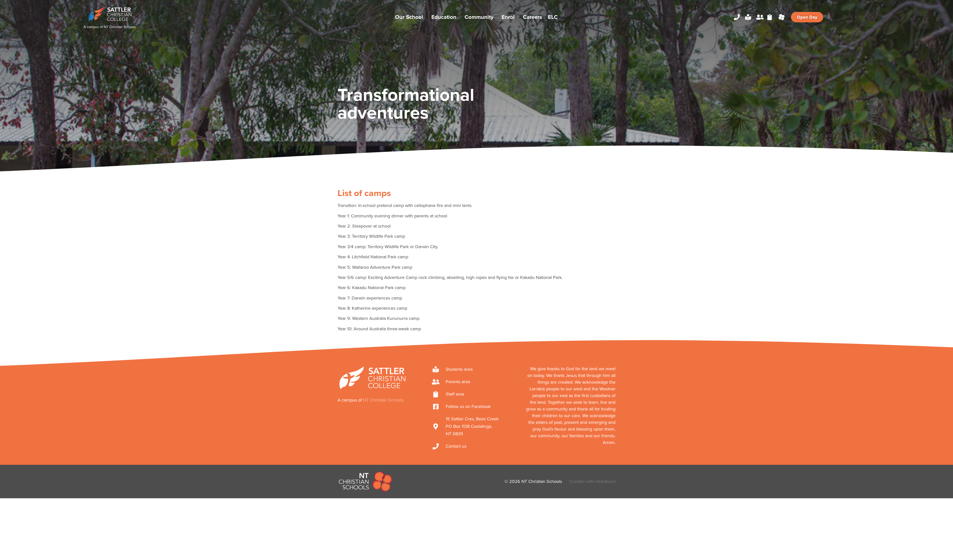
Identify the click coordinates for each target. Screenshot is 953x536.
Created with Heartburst (592, 481)
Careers (532, 17)
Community (479, 17)
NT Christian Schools (120, 27)
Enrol (508, 17)
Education (443, 17)
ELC (553, 17)
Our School (409, 17)
